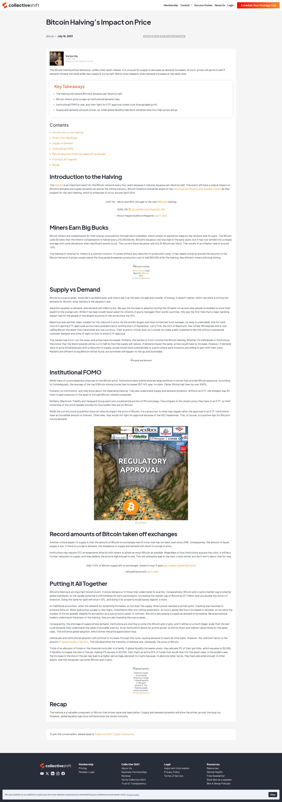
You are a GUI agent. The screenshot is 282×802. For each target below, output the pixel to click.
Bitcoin (50, 36)
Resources (213, 768)
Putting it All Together (64, 159)
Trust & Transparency (133, 783)
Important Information (176, 768)
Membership (171, 5)
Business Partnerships (134, 772)
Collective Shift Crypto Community (114, 734)
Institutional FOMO (62, 148)
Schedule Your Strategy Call (258, 5)
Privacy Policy (172, 772)
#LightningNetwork (141, 278)
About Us (220, 5)
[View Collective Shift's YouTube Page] (42, 773)
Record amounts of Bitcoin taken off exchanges (79, 153)
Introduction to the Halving (67, 132)
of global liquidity (69, 641)
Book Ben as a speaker (219, 779)
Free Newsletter (216, 775)
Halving (59, 185)
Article (147, 36)
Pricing (83, 768)
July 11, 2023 (152, 571)
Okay (272, 794)
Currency (171, 36)
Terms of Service (173, 775)
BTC (162, 36)
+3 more (180, 36)
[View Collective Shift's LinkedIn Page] (52, 773)
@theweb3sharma (141, 692)
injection (83, 641)
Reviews (126, 775)
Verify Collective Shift (133, 779)
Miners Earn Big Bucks (64, 137)
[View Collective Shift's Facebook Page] (63, 773)
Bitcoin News (138, 270)
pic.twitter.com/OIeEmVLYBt (148, 209)
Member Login (87, 772)
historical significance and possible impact (197, 188)
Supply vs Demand (62, 143)
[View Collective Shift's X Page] (47, 773)
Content (185, 5)
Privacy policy (133, 794)
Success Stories (203, 5)
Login (230, 5)
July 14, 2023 (161, 215)
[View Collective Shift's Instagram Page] (58, 773)
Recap (55, 164)
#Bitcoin (162, 201)
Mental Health (215, 772)
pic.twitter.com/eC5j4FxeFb (180, 565)
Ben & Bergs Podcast (218, 783)
